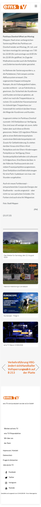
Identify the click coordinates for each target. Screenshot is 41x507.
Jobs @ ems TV (8, 465)
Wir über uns (8, 438)
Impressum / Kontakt (10, 450)
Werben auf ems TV (11, 428)
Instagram (12, 482)
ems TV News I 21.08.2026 (13, 345)
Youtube (11, 488)
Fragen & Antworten (10, 460)
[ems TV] (15, 8)
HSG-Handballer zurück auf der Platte (28, 367)
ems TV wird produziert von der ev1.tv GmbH (18, 403)
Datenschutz (7, 455)
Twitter (11, 477)
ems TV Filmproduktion (12, 433)
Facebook (12, 472)
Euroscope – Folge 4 (11, 316)
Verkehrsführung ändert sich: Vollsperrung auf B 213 (18, 367)
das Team (7, 443)
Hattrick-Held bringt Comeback (16, 287)
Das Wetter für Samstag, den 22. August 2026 (19, 256)
